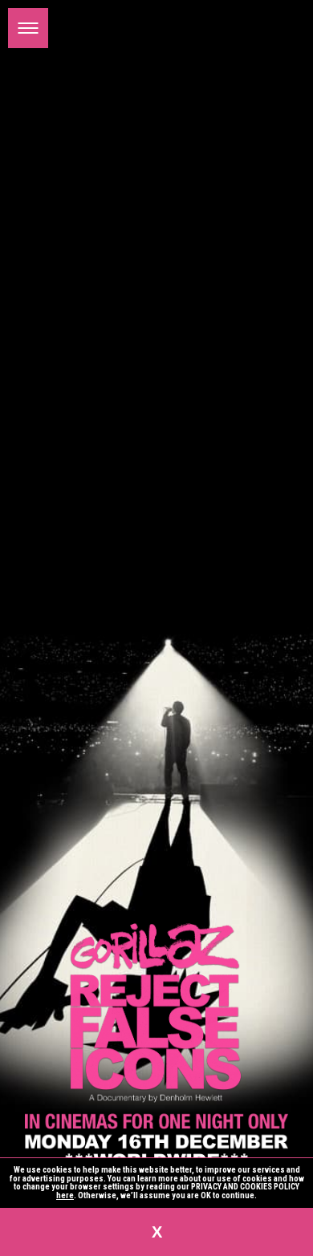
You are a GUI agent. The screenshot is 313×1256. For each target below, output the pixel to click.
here (65, 1195)
